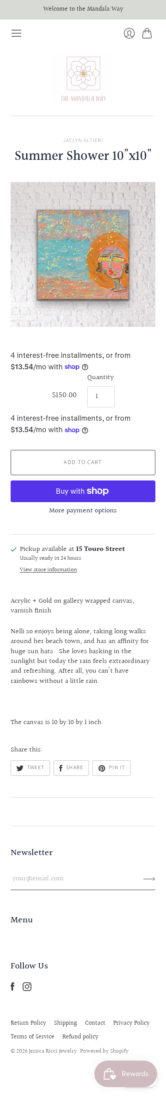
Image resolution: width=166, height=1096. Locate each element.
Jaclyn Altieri (83, 140)
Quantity (100, 378)
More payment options (83, 510)
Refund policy (80, 1037)
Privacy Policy (131, 1023)
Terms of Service (32, 1037)
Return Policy (28, 1023)
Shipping (65, 1023)
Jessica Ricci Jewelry (53, 1051)
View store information (48, 570)
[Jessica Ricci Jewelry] (83, 77)
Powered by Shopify (104, 1051)
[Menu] (16, 33)
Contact (95, 1023)
